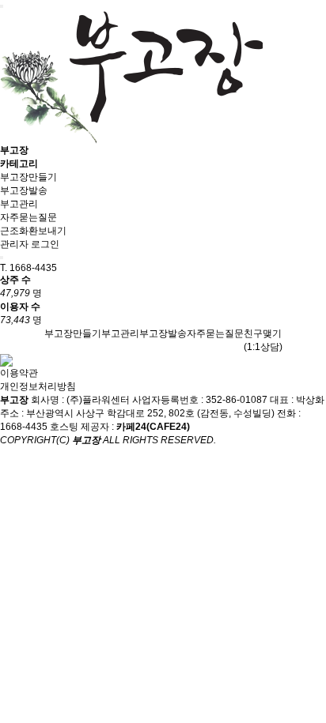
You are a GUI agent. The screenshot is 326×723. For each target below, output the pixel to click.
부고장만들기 (28, 177)
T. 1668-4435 (28, 267)
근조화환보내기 (33, 230)
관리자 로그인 (29, 244)
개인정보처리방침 (38, 386)
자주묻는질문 (28, 217)
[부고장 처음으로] (131, 76)
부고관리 (19, 203)
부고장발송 (23, 190)
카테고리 (19, 163)
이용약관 (19, 372)
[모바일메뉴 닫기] (1, 257)
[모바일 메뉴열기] (1, 6)
